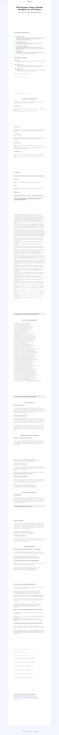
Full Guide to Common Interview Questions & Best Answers (25, 696)
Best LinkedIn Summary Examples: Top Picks (21, 93)
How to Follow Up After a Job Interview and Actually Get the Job (26, 698)
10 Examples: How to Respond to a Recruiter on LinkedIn (24, 662)
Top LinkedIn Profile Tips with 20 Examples (22, 669)
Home (23, 731)
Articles (26, 731)
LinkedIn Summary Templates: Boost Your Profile (25, 73)
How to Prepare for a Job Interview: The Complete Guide (25, 695)
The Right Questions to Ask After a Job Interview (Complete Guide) (27, 697)
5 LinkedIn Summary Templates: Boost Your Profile (23, 677)
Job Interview (19, 699)
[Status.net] (29, 2)
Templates (30, 731)
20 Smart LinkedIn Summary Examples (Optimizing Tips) (24, 658)
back (3, 1)
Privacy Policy (35, 731)
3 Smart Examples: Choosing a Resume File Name (23, 673)
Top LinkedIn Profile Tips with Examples (20, 76)
